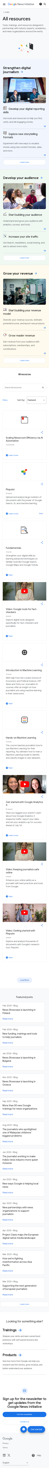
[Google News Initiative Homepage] (21, 4)
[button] (36, 400)
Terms (5, 1447)
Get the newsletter (24, 1414)
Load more (24, 162)
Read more (7, 1019)
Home (7, 12)
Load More (24, 980)
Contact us (24, 1421)
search (44, 4)
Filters (5, 400)
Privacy (5, 1443)
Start (41, 513)
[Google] (7, 1438)
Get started (36, 1429)
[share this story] (42, 432)
